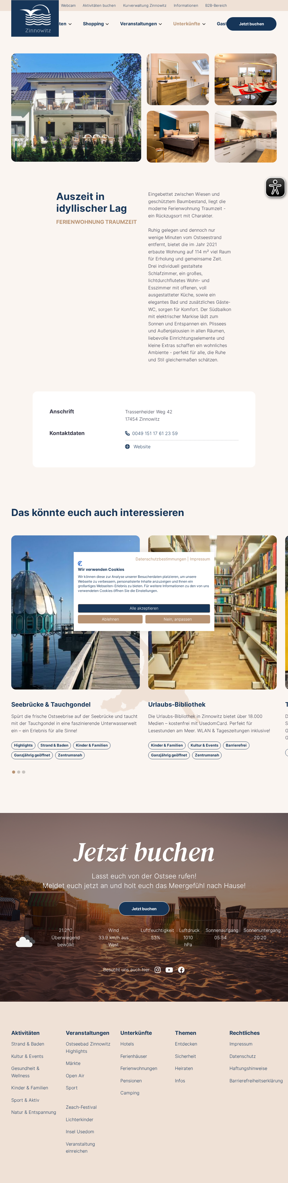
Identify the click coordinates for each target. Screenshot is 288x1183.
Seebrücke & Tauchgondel (51, 704)
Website (141, 446)
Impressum (200, 559)
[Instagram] (158, 969)
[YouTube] (169, 969)
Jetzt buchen (144, 851)
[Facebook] (181, 969)
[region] (144, 654)
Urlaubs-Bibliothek (177, 704)
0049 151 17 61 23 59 (155, 433)
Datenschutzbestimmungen (161, 559)
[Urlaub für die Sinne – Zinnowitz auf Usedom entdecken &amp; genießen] (35, 18)
